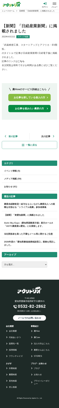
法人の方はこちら (42, 343)
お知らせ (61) (10, 186)
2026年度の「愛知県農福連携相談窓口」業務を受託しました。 (30, 243)
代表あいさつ (15, 337)
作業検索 (13, 368)
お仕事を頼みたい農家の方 (29, 108)
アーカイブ (10, 254)
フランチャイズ (16, 356)
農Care (37, 337)
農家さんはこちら (42, 350)
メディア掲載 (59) (12, 178)
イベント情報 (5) (12, 171)
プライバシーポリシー (42, 382)
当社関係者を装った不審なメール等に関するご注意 (28, 234)
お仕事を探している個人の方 (29, 97)
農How (37, 331)
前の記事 (13, 136)
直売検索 (13, 381)
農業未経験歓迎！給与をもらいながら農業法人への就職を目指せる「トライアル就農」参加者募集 (29, 205)
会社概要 (13, 331)
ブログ (37, 368)
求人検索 (13, 387)
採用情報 (13, 350)
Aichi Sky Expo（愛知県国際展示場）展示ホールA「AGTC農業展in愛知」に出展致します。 (28, 224)
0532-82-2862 (32, 306)
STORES (38, 356)
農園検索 (13, 374)
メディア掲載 (23, 37)
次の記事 (45, 136)
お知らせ (38, 374)
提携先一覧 (14, 343)
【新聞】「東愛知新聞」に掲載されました (24, 215)
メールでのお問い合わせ (29, 318)
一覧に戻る (31, 145)
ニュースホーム (8, 11)
